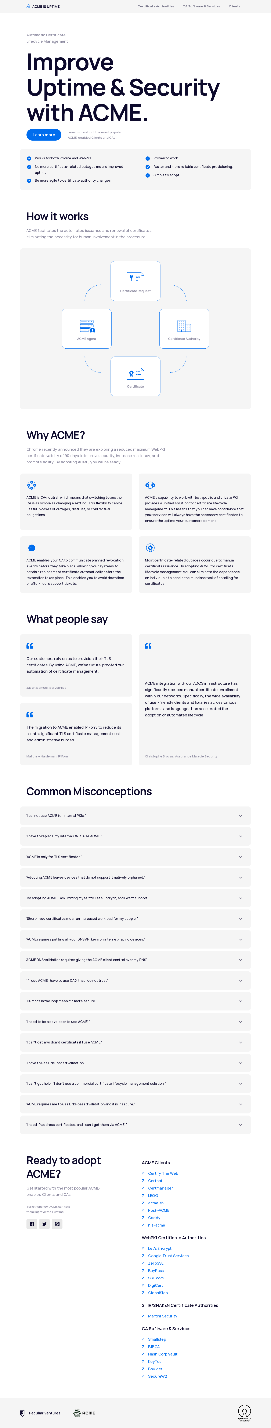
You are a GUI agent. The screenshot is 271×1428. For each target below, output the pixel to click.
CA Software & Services (201, 6)
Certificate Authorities (156, 6)
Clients (234, 6)
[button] (135, 815)
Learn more (44, 134)
